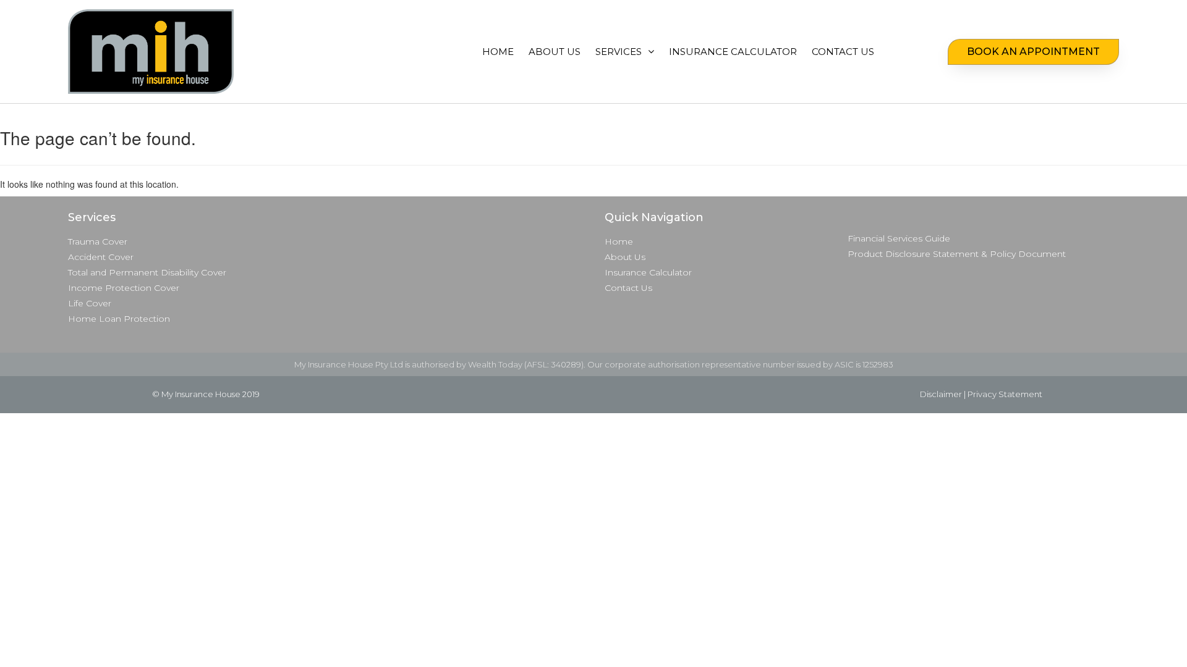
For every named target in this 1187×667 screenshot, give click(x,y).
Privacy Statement (1005, 394)
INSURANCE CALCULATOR (733, 51)
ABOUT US (555, 51)
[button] (1033, 52)
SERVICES (618, 51)
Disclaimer (941, 394)
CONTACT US (843, 51)
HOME (498, 51)
